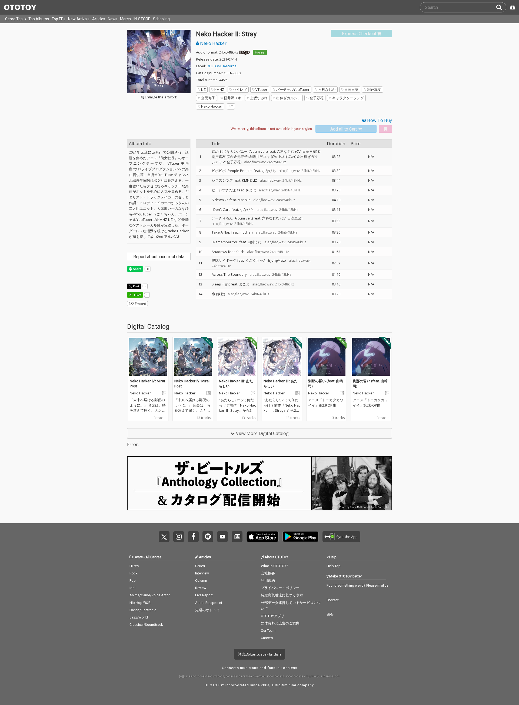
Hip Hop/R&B (140, 603)
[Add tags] (231, 106)
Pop (132, 580)
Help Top (334, 566)
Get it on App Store (262, 536)
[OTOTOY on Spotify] (207, 536)
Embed (140, 303)
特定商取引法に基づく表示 (282, 595)
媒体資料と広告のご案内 (280, 623)
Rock (133, 573)
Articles (98, 19)
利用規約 (268, 580)
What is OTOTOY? (274, 566)
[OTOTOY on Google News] (237, 536)
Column (201, 580)
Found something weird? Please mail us (357, 585)
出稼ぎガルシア (288, 97)
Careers (267, 638)
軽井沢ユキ (232, 97)
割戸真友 (374, 89)
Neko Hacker (213, 43)
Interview (202, 573)
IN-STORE (142, 19)
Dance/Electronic (142, 610)
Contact (333, 600)
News (112, 19)
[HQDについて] (244, 52)
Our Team (268, 630)
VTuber (261, 89)
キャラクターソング (348, 97)
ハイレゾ (240, 89)
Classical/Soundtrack (146, 625)
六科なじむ (327, 89)
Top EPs (58, 19)
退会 (330, 615)
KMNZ (219, 89)
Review (200, 588)
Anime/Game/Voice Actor (149, 595)
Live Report (204, 595)
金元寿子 (208, 97)
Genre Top (14, 19)
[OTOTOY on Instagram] (178, 536)
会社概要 (268, 573)
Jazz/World (138, 617)
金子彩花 (317, 97)
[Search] (501, 7)
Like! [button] (137, 295)
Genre (138, 557)
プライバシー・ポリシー (280, 588)
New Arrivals (78, 19)
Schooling (161, 19)
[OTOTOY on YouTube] (222, 536)
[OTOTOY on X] (164, 536)
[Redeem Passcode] (511, 7)
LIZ (203, 89)
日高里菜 (351, 89)
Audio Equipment (208, 603)
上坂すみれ (259, 97)
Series (200, 566)
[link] (361, 33)
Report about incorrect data (158, 256)
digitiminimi (285, 685)
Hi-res (260, 52)
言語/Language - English (261, 654)
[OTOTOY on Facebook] (193, 536)
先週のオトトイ (207, 610)
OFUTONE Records (222, 66)
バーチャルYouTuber (293, 89)
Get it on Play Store (300, 536)
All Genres (153, 557)
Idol (132, 588)
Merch (125, 19)
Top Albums (38, 19)
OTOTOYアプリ (272, 616)
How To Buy (379, 120)
